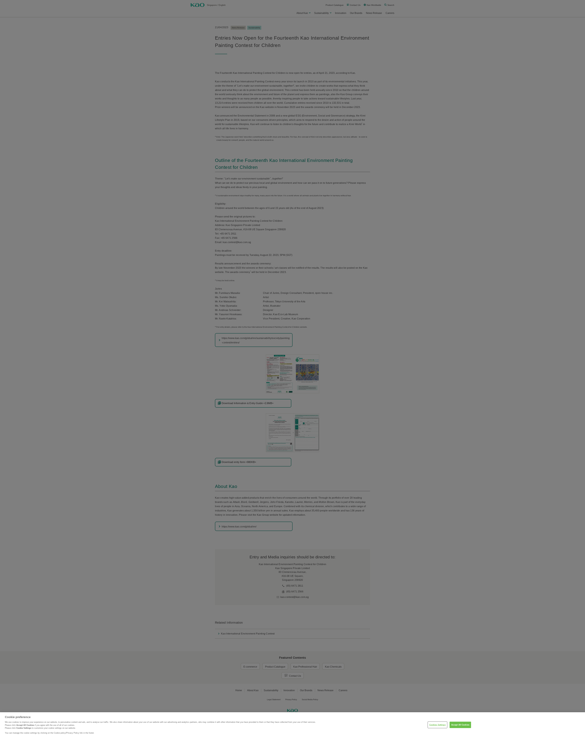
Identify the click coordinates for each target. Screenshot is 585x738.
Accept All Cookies (460, 725)
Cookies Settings (437, 725)
